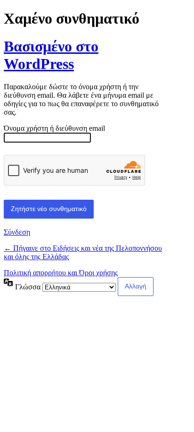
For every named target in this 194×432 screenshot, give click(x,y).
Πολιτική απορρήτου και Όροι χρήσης (61, 273)
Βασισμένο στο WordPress (51, 55)
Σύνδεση (17, 232)
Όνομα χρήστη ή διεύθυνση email (54, 128)
